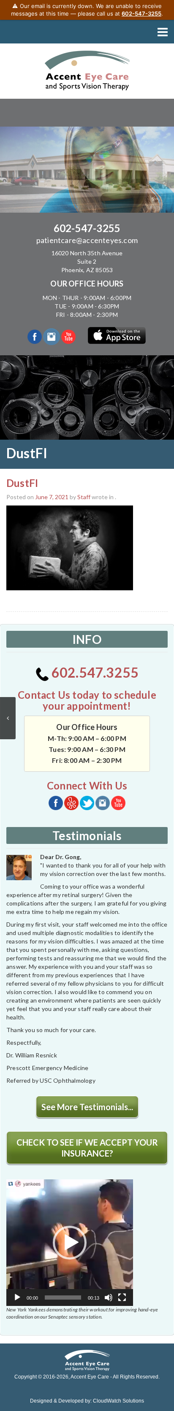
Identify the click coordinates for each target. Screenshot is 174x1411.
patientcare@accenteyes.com (87, 240)
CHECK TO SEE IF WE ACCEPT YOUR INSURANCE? (87, 1147)
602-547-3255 (87, 228)
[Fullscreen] (122, 1297)
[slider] (63, 1297)
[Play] (17, 1297)
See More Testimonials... (87, 1107)
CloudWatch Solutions (118, 1401)
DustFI (22, 483)
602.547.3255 (94, 672)
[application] (69, 1242)
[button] (70, 1243)
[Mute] (108, 1297)
